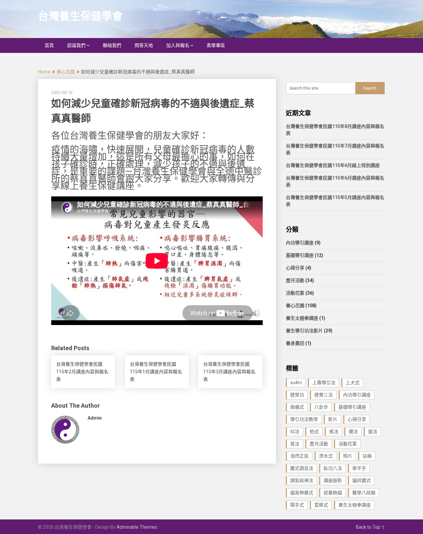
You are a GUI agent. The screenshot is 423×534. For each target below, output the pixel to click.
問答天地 (144, 45)
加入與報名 (177, 45)
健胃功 (297, 394)
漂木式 (326, 456)
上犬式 (353, 382)
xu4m (296, 382)
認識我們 (76, 45)
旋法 (372, 431)
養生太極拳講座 (302, 318)
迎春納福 (333, 492)
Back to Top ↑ (370, 527)
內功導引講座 (300, 242)
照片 (347, 456)
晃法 (294, 443)
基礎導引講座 (300, 255)
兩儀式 (297, 407)
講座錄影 (333, 480)
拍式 (314, 431)
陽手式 (297, 505)
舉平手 (359, 468)
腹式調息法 (301, 468)
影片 (332, 419)
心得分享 (295, 267)
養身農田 (295, 343)
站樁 (367, 456)
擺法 (353, 431)
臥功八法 (333, 468)
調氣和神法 (301, 480)
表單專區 (216, 45)
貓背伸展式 (301, 492)
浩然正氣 (299, 456)
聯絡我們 (112, 45)
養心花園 (66, 71)
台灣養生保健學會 (80, 16)
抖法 (294, 431)
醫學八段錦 (363, 492)
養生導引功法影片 (304, 330)
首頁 (49, 45)
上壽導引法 (323, 382)
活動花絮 (295, 293)
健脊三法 (323, 394)
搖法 (333, 431)
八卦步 (321, 407)
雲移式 (321, 505)
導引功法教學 (304, 419)
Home (44, 71)
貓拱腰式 (361, 480)
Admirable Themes (137, 527)
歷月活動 (295, 280)
